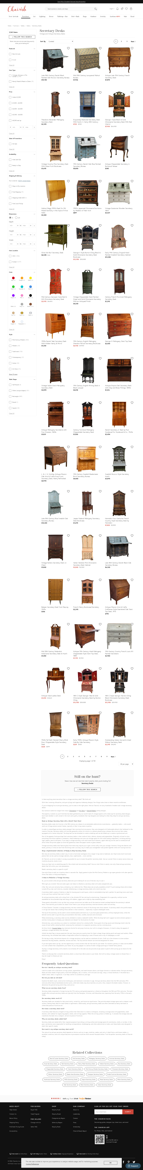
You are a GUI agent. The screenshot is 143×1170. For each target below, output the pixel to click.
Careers (75, 1118)
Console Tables (56, 928)
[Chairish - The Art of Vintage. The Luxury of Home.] (17, 9)
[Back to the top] (138, 1158)
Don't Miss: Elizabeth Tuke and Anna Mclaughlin (71, 1)
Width (11, 240)
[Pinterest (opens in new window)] (128, 1161)
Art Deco (82, 811)
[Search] (95, 9)
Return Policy (13, 1118)
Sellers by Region (57, 1122)
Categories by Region (58, 1118)
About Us (76, 1110)
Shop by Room (56, 1127)
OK (110, 1163)
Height (11, 231)
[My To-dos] (117, 8)
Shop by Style (56, 1110)
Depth (11, 222)
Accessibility (13, 1131)
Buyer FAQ (34, 1110)
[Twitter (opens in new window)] (134, 1161)
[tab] (22, 54)
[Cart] (131, 8)
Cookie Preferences (32, 1164)
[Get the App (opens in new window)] (99, 1139)
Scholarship (76, 1127)
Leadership (76, 1114)
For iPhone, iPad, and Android (103, 1131)
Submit (128, 1112)
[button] (126, 8)
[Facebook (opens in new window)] (123, 1161)
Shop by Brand (56, 1114)
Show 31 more (13, 374)
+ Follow (22, 37)
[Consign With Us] (122, 8)
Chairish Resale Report (80, 1131)
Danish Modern (91, 811)
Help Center (13, 1110)
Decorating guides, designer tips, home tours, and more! (111, 1122)
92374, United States (24, 180)
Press (74, 1122)
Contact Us (12, 1114)
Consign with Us (36, 1122)
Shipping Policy (14, 1122)
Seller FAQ (34, 1127)
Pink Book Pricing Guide (16, 1127)
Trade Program (35, 1114)
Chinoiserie (72, 811)
